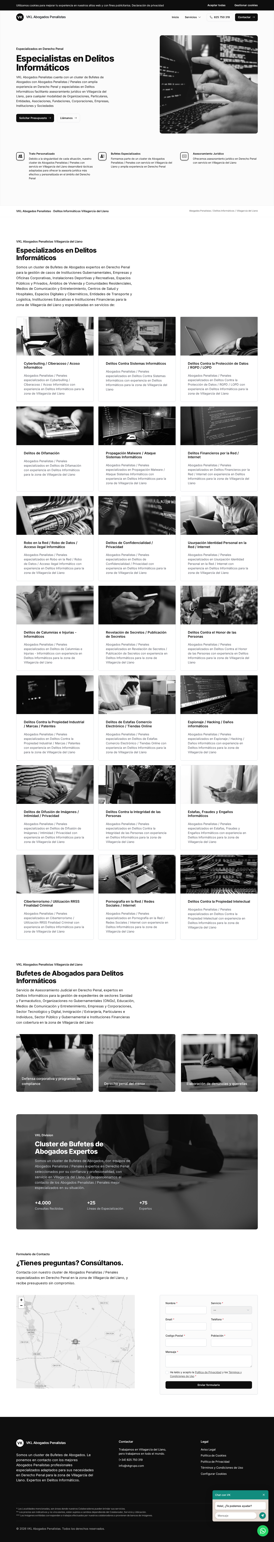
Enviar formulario (209, 1384)
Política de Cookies (213, 1455)
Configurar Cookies (214, 1474)
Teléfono (217, 1319)
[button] (75, 1341)
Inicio (175, 17)
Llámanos (66, 118)
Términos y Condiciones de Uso (222, 1467)
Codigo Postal (175, 1335)
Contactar (244, 17)
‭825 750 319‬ (222, 17)
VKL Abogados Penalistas (45, 17)
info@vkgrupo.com (131, 1465)
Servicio (217, 1303)
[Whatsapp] (262, 1530)
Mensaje (172, 1351)
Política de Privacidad (208, 1372)
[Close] (264, 1494)
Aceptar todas (216, 5)
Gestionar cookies (246, 5)
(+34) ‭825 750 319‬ (131, 1460)
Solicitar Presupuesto (33, 118)
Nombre (171, 1303)
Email (170, 1319)
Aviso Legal (208, 1449)
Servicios (191, 17)
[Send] (262, 1515)
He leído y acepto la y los (206, 1374)
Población (218, 1335)
